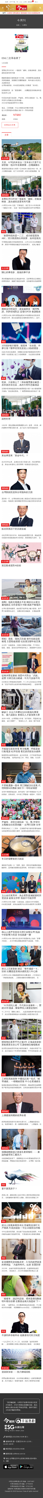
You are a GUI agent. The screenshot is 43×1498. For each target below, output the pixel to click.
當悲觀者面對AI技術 (11, 565)
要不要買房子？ (9, 1188)
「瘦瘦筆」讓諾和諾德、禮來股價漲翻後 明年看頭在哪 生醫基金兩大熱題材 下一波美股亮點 (21, 1301)
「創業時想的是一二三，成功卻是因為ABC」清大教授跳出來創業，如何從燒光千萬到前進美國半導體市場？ (21, 238)
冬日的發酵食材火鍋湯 (13, 859)
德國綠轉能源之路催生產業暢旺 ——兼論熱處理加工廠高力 (21, 1153)
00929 (29, 13)
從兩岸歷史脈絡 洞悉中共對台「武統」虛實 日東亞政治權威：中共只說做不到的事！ (21, 678)
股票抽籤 (24, 13)
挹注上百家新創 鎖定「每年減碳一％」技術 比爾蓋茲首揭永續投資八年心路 (21, 970)
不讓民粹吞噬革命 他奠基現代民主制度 (21, 1335)
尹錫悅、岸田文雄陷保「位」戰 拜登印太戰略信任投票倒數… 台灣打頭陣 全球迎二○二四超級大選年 (21, 825)
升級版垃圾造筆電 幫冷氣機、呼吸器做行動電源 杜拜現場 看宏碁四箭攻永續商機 (21, 752)
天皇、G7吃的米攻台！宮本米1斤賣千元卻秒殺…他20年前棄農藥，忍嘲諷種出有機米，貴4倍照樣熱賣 (21, 165)
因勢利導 (6, 419)
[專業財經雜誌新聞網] (21, 7)
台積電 (9, 13)
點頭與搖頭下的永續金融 (14, 529)
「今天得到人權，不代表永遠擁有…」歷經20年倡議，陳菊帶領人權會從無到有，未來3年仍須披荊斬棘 (21, 1008)
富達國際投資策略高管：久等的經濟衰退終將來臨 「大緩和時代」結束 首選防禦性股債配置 (21, 1265)
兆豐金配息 (16, 13)
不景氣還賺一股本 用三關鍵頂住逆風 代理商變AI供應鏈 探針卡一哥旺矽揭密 (21, 787)
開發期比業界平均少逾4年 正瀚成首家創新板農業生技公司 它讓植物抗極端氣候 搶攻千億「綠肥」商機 (21, 1045)
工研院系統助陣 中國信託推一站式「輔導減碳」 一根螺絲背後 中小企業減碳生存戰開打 (21, 1081)
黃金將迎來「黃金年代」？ (15, 455)
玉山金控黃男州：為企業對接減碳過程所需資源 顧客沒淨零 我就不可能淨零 (21, 897)
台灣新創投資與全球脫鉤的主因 (17, 492)
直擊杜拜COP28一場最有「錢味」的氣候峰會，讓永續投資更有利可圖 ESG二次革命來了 (21, 202)
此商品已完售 (10, 125)
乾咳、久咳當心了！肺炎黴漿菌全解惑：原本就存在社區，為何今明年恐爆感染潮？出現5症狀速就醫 (21, 385)
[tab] (6, 134)
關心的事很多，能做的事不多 (16, 272)
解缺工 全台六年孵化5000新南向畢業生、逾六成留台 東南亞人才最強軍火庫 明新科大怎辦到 (21, 715)
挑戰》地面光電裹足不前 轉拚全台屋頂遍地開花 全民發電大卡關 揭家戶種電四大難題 (21, 605)
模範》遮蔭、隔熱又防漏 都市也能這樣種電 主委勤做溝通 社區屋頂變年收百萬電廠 (21, 642)
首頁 (17, 25)
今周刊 (24, 25)
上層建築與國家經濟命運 (14, 1115)
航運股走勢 (36, 13)
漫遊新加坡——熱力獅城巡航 (16, 1372)
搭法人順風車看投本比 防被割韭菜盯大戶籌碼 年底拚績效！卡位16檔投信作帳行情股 (21, 1228)
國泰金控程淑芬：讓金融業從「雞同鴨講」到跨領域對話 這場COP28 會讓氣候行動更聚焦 (21, 312)
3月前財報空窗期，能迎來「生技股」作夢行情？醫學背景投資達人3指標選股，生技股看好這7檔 (21, 348)
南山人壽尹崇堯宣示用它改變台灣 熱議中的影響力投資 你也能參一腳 (21, 933)
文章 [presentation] (6, 135)
